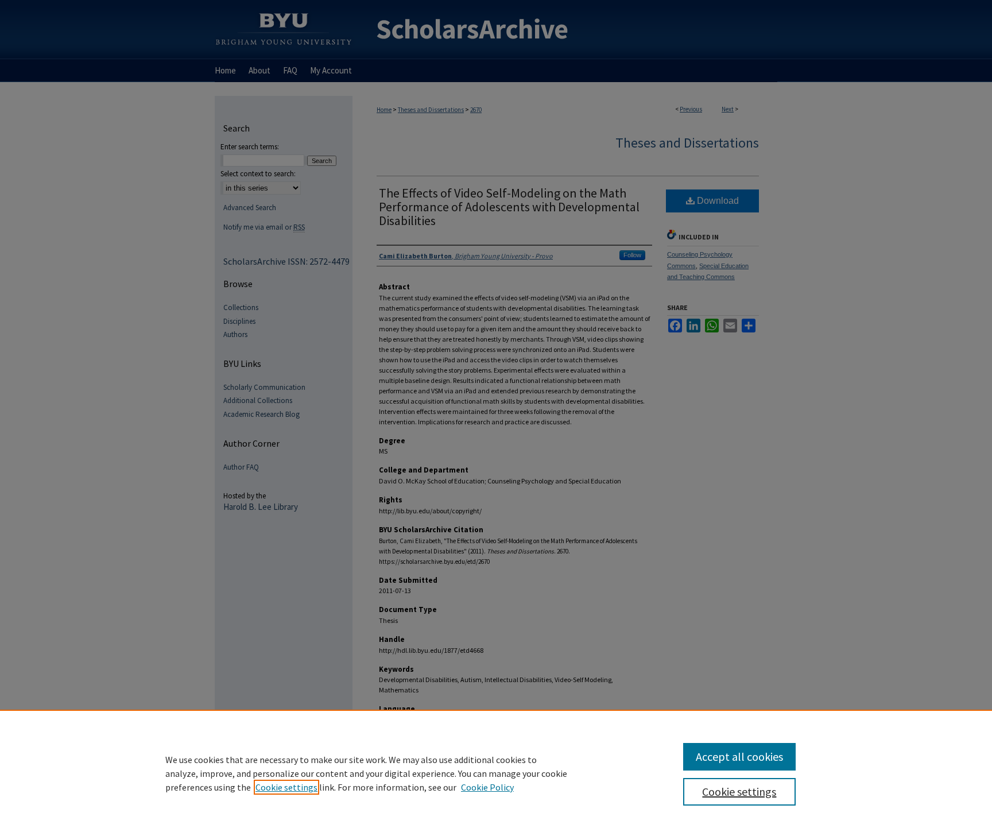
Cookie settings (286, 787)
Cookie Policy (487, 787)
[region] (496, 773)
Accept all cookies (739, 756)
